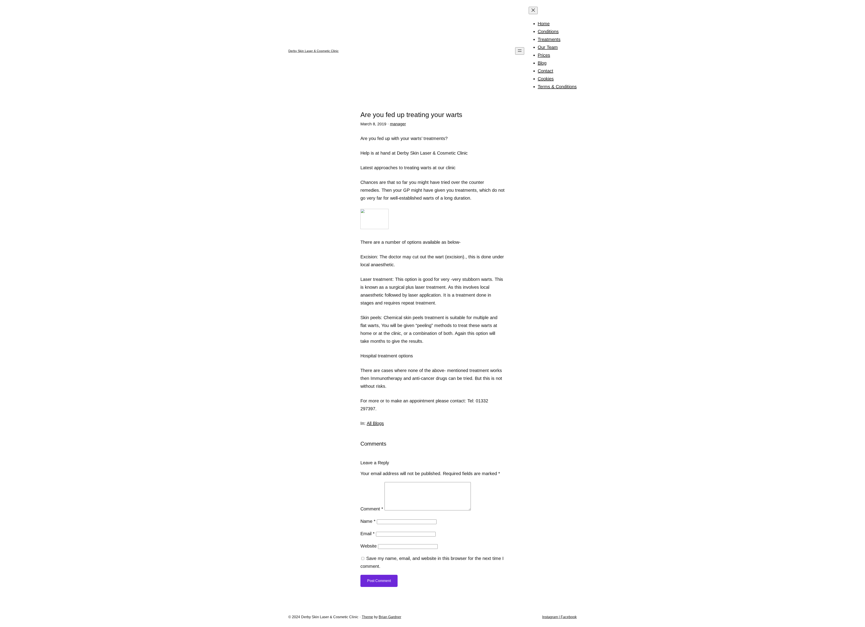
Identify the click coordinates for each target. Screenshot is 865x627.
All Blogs (375, 423)
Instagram (550, 617)
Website (368, 546)
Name (368, 521)
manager (398, 124)
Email (367, 533)
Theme (367, 617)
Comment (371, 508)
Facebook (568, 617)
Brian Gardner (390, 617)
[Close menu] (533, 10)
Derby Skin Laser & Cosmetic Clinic (313, 51)
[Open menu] (519, 51)
